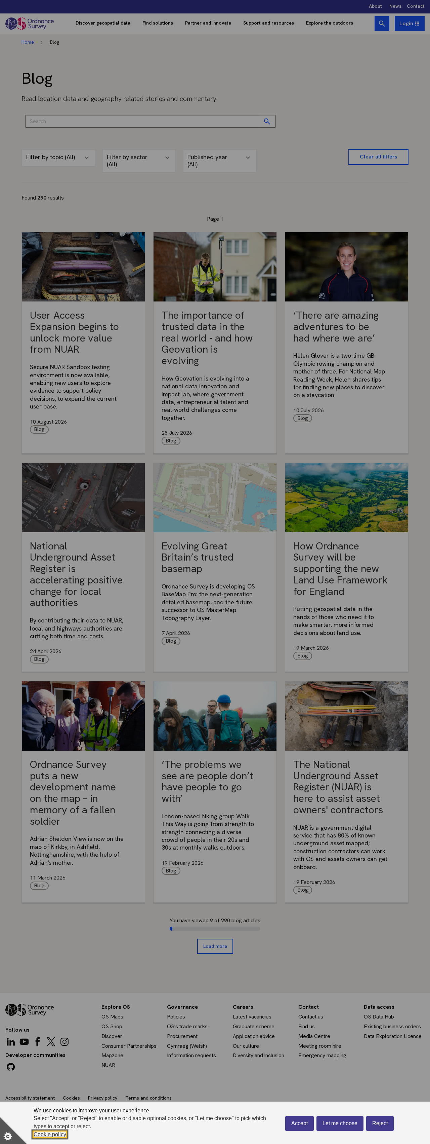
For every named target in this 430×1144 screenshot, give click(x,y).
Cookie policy (50, 1134)
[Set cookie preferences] (13, 1130)
